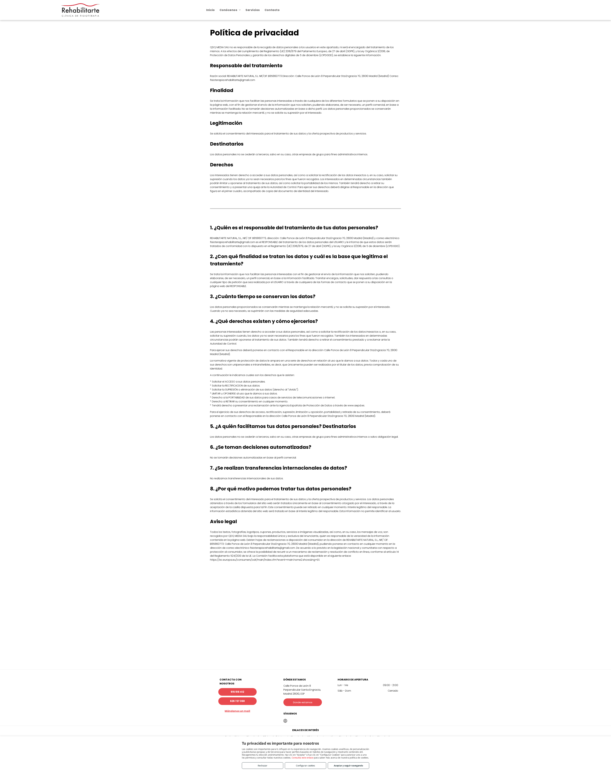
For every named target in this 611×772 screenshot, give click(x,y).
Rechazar (262, 765)
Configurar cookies (305, 765)
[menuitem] (210, 10)
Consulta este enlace (302, 757)
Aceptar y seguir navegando (348, 765)
